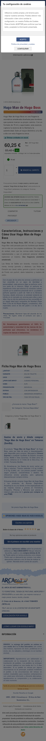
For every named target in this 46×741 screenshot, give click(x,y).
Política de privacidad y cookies (23, 44)
